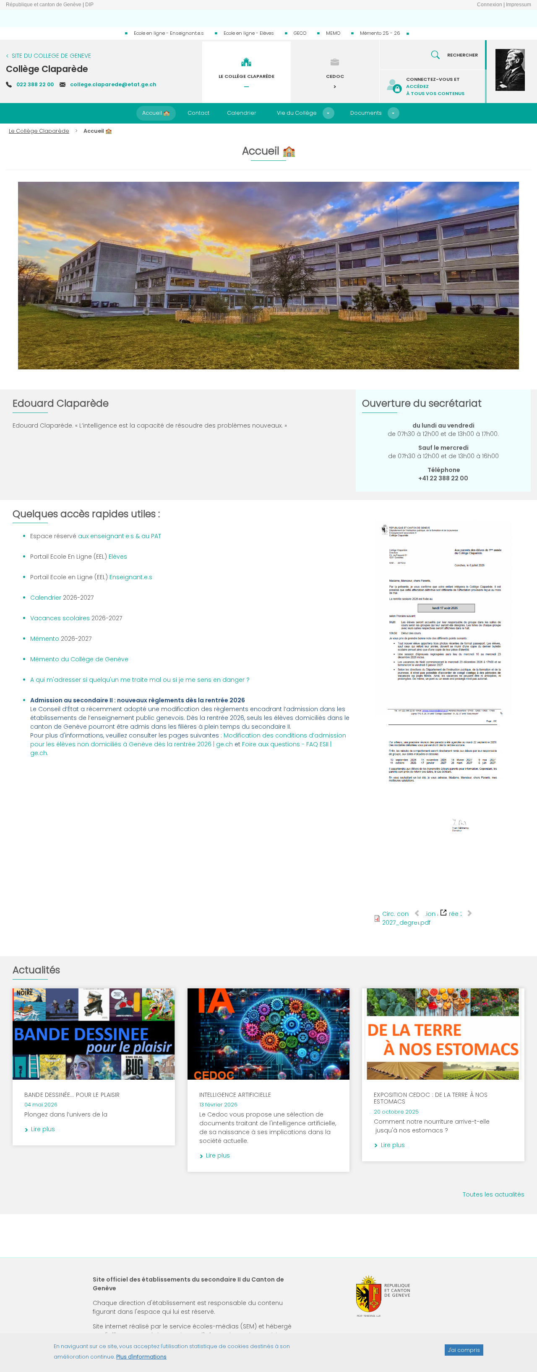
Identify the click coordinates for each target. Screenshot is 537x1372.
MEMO (333, 33)
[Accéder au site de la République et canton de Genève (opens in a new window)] (383, 1296)
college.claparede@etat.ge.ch (113, 84)
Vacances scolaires (60, 618)
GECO (300, 33)
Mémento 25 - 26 (380, 33)
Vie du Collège (297, 112)
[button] (328, 113)
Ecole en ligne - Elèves (249, 33)
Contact (198, 112)
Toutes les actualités (493, 1194)
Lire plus (151, 1004)
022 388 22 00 (35, 84)
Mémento (44, 638)
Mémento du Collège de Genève (79, 659)
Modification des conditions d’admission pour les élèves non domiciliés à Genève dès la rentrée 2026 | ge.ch (188, 739)
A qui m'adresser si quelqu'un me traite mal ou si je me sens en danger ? (140, 680)
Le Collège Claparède (39, 130)
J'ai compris (464, 1349)
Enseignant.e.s (130, 577)
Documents (366, 112)
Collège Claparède (47, 69)
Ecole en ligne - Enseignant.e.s (169, 33)
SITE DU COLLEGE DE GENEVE (51, 56)
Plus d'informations (141, 1356)
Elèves (117, 556)
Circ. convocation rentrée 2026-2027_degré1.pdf (429, 918)
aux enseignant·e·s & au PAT (118, 536)
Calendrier (241, 112)
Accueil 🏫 (156, 112)
